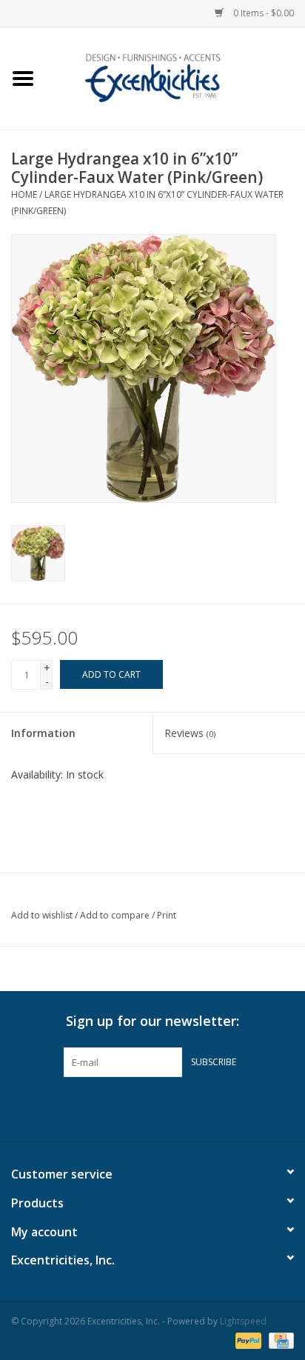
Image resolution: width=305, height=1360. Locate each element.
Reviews (189, 733)
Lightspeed (243, 1321)
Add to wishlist (42, 915)
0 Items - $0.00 (262, 13)
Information (43, 733)
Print (166, 915)
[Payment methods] (247, 1339)
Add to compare (116, 915)
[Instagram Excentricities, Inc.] (192, 1107)
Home (24, 194)
